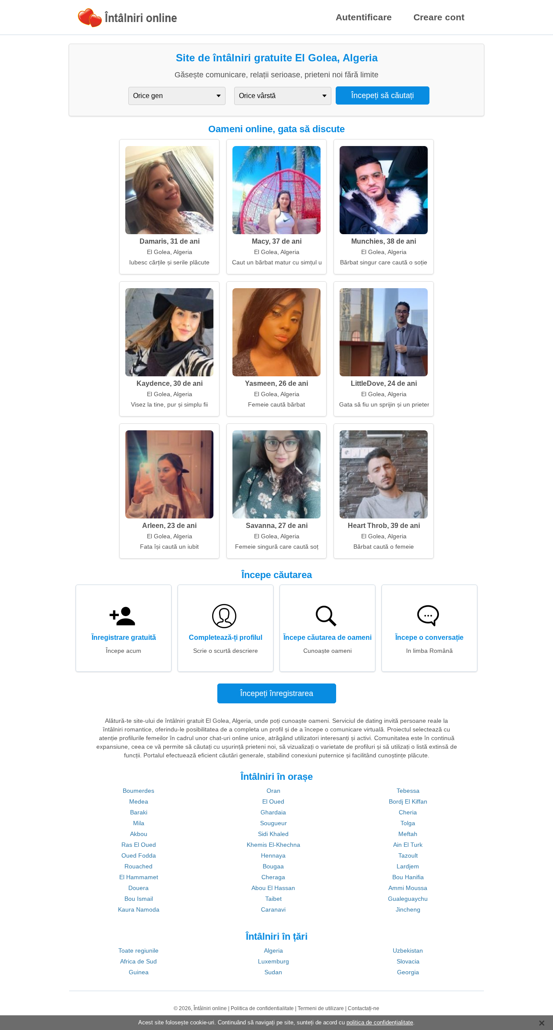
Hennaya (273, 855)
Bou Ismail (138, 898)
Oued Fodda (138, 855)
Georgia (408, 972)
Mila (138, 823)
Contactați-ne (363, 1008)
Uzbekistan (408, 950)
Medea (138, 801)
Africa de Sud (138, 961)
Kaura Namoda (138, 909)
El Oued (273, 801)
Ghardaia (273, 812)
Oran (273, 790)
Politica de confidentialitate (262, 1008)
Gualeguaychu (408, 898)
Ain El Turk (408, 844)
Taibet (273, 898)
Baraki (138, 812)
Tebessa (408, 790)
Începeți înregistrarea (276, 693)
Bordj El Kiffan (408, 801)
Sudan (273, 972)
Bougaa (273, 866)
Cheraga (273, 877)
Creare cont (438, 17)
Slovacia (408, 961)
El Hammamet (138, 877)
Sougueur (273, 823)
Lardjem (408, 866)
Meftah (407, 833)
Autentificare (364, 17)
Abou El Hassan (273, 887)
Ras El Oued (138, 844)
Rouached (138, 866)
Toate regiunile (138, 950)
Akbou (138, 833)
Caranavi (273, 909)
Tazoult (408, 855)
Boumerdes (138, 790)
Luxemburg (273, 961)
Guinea (139, 972)
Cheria (408, 812)
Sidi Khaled (273, 833)
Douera (138, 887)
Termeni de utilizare (321, 1008)
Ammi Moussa (407, 887)
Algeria (273, 950)
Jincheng (408, 909)
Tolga (407, 823)
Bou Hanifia (408, 877)
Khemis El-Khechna (273, 844)
